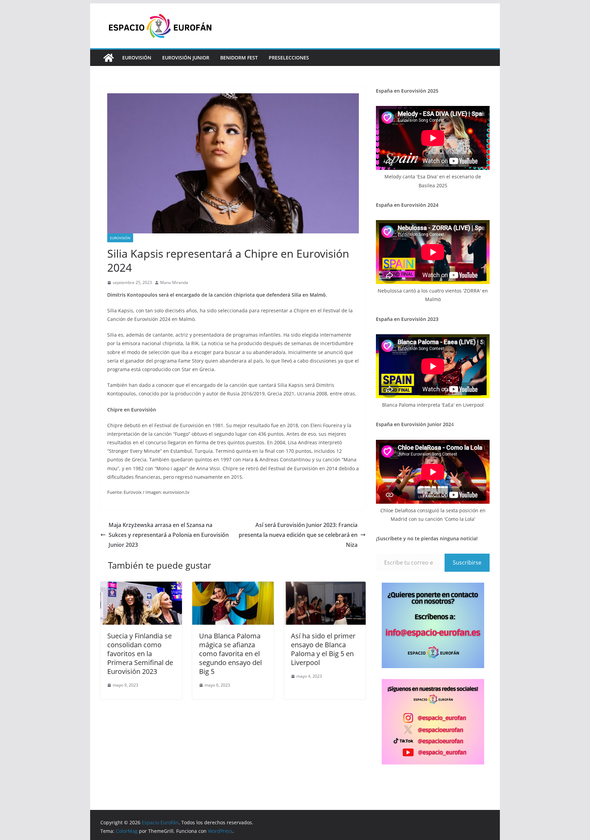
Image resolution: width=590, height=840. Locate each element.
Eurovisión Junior (185, 57)
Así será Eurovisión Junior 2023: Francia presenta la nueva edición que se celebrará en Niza (298, 534)
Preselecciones (289, 57)
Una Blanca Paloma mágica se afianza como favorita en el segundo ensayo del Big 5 (230, 653)
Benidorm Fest (239, 57)
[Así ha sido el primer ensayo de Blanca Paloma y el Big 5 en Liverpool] (325, 586)
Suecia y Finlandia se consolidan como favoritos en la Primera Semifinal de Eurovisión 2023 (140, 653)
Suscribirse (467, 562)
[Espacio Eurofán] (108, 58)
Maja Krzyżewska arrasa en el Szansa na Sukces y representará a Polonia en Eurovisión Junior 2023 (169, 534)
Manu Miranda (174, 282)
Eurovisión (136, 57)
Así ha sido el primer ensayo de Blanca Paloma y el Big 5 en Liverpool (323, 649)
